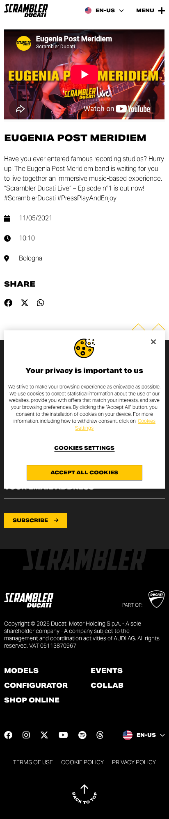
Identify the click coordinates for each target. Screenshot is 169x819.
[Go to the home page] (26, 10)
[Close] (153, 342)
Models (21, 671)
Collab (107, 685)
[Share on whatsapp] (40, 303)
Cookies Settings (84, 448)
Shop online (31, 700)
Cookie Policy (82, 762)
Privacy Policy (134, 762)
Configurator (36, 685)
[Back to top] (84, 794)
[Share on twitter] (25, 303)
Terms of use (33, 762)
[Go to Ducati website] (156, 599)
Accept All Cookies (84, 472)
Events (107, 671)
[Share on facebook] (8, 303)
